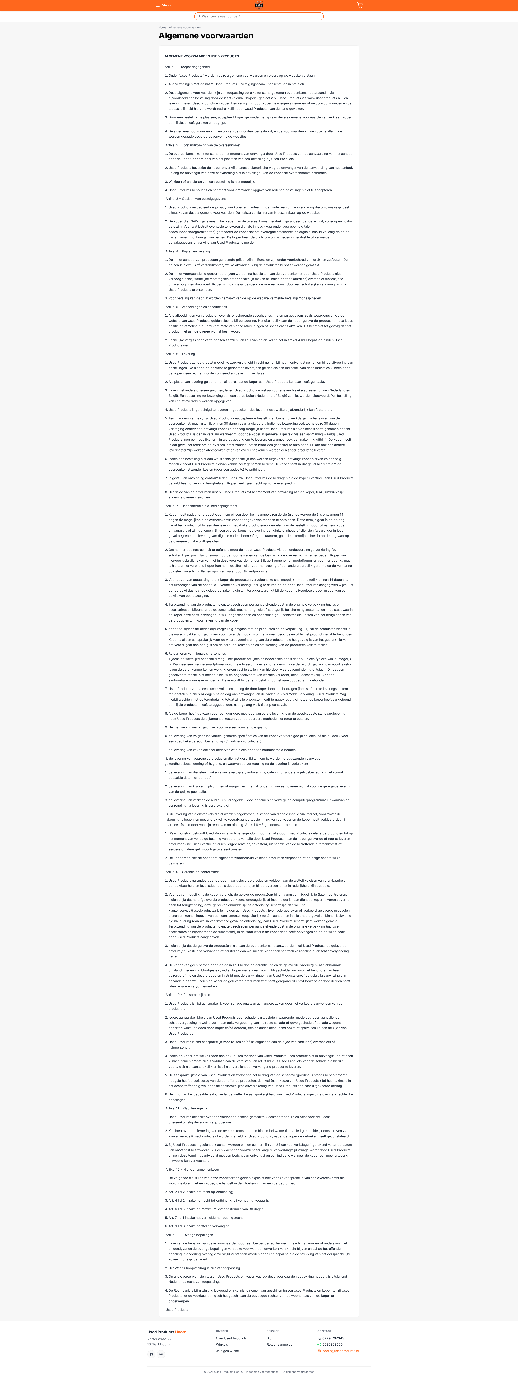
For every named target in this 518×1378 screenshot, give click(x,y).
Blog (270, 1338)
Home (162, 27)
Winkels (222, 1344)
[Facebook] (151, 1354)
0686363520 (332, 1344)
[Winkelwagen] (360, 5)
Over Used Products (231, 1338)
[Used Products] (259, 5)
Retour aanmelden (280, 1344)
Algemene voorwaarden (298, 1371)
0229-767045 (333, 1338)
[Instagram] (161, 1354)
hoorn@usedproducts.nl (340, 1351)
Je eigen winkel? (228, 1351)
